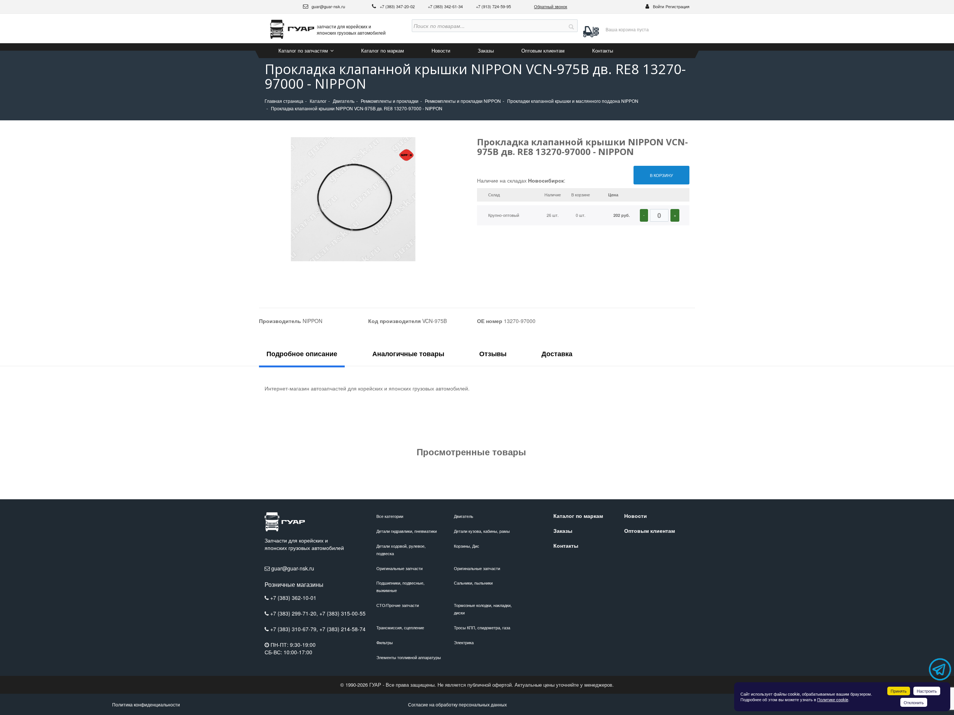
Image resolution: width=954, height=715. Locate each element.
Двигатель (463, 516)
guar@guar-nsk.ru (327, 6)
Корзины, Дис (466, 546)
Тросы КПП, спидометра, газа (482, 627)
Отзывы (492, 353)
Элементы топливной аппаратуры (408, 657)
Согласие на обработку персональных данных (457, 704)
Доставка (556, 353)
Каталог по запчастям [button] (303, 50)
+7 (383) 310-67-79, (294, 629)
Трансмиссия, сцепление (400, 627)
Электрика (464, 642)
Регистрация (677, 6)
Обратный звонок (550, 6)
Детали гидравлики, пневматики (406, 531)
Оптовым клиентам (543, 50)
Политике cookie (832, 699)
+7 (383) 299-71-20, (294, 613)
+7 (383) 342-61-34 (446, 6)
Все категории (389, 516)
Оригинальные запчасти (399, 568)
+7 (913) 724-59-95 (493, 6)
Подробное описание (301, 353)
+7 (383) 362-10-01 (293, 597)
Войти (658, 6)
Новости (441, 50)
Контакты (602, 50)
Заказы (486, 50)
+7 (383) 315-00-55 (342, 613)
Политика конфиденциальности (146, 704)
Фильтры (384, 642)
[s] (571, 25)
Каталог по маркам (382, 50)
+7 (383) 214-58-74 (342, 629)
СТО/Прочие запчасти (397, 605)
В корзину (661, 175)
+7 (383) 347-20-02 (398, 6)
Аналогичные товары (408, 353)
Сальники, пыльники (473, 583)
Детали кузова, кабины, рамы (482, 531)
